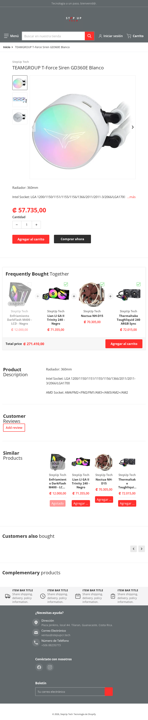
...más (131, 197)
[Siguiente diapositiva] (132, 127)
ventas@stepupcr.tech (55, 635)
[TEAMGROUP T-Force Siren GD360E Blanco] (19, 82)
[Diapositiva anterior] (33, 127)
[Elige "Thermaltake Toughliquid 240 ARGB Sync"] (138, 284)
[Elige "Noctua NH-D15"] (102, 284)
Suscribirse (109, 691)
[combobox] (58, 36)
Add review (14, 428)
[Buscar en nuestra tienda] (89, 36)
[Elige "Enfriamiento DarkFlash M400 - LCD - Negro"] (30, 284)
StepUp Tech (66, 714)
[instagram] (50, 667)
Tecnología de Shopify (85, 714)
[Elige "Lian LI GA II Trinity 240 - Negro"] (66, 284)
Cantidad (18, 217)
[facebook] (39, 667)
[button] (11, 36)
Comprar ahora (72, 239)
